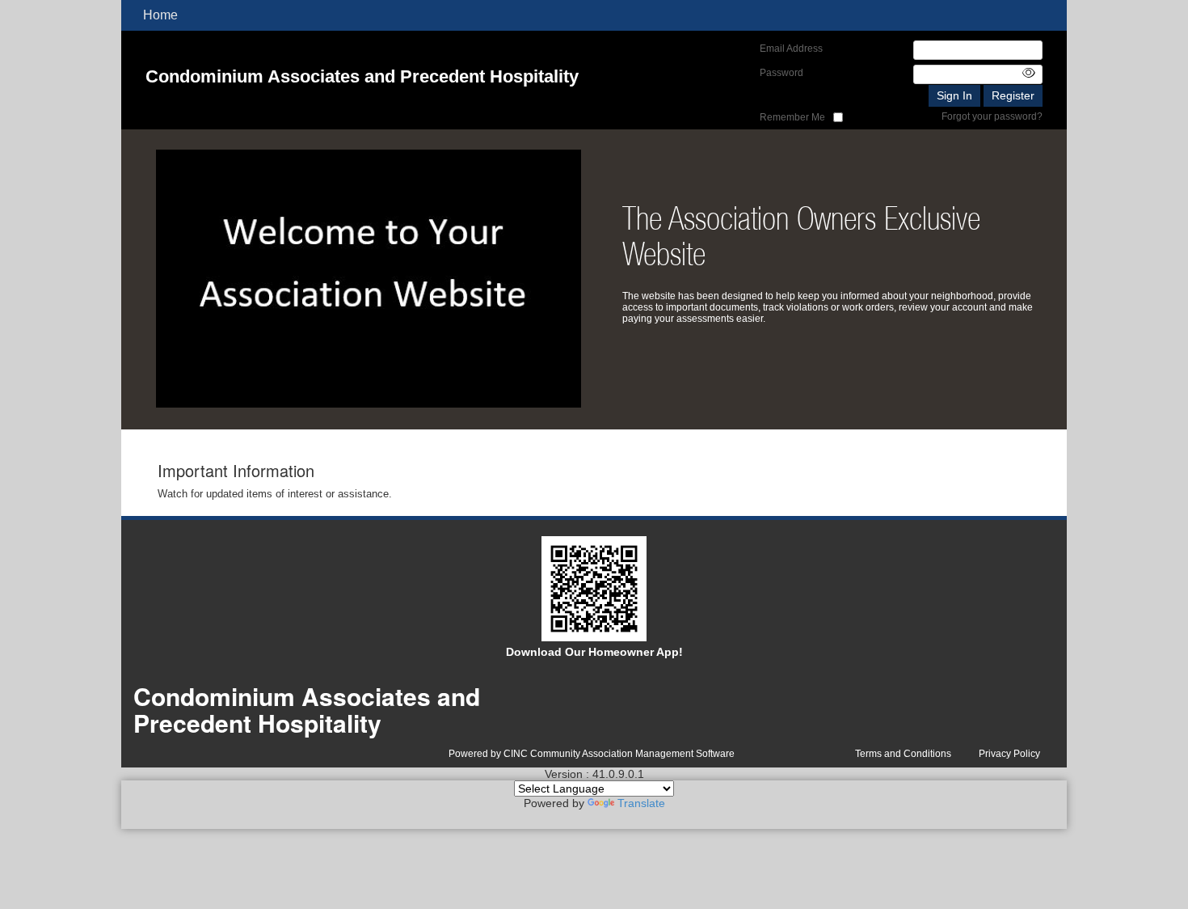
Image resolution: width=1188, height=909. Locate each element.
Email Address (791, 48)
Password (781, 72)
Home (160, 15)
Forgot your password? (992, 116)
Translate (641, 803)
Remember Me (792, 117)
